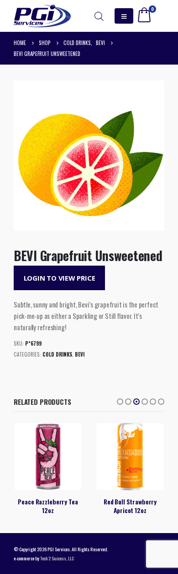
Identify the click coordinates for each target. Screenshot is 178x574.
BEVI (79, 354)
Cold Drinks (57, 354)
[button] (120, 401)
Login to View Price (59, 277)
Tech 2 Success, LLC (57, 558)
